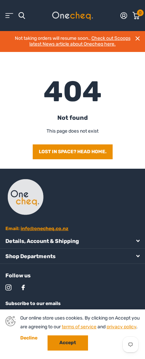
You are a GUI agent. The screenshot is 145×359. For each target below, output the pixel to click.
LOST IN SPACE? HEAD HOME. (73, 152)
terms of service (79, 327)
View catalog (9, 16)
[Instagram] (8, 287)
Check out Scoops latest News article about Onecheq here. (79, 41)
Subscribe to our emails (33, 303)
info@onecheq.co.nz (44, 228)
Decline (28, 338)
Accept (67, 343)
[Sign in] (123, 15)
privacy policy (121, 327)
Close (137, 38)
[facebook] (23, 287)
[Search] (22, 15)
